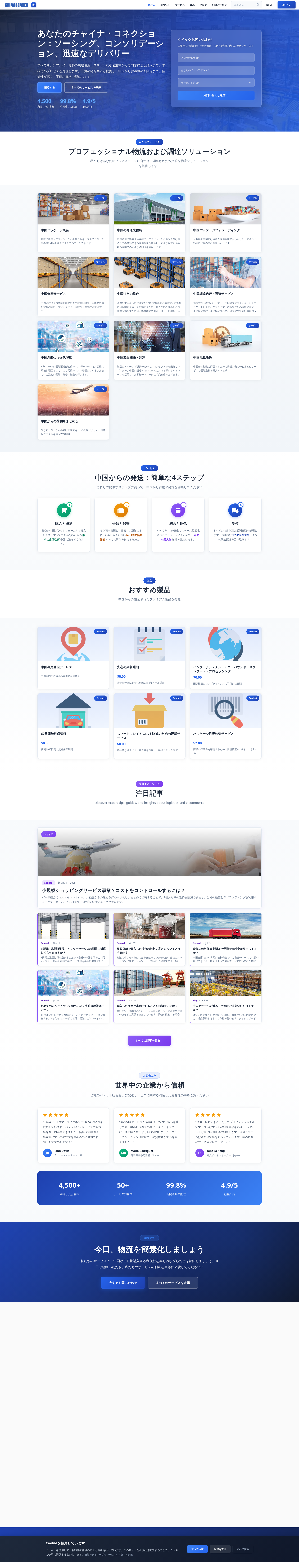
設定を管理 (220, 1549)
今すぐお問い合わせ (123, 1283)
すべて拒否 (243, 1549)
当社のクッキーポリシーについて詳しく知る (109, 1554)
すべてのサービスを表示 (86, 87)
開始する (49, 87)
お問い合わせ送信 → (216, 95)
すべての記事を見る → (149, 1040)
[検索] (258, 4)
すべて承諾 (197, 1549)
